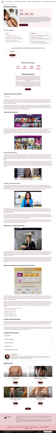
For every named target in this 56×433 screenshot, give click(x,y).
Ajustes (39, 431)
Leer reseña (15, 384)
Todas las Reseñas (9, 1)
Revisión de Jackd (15, 378)
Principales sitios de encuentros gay (49, 1)
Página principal (6, 4)
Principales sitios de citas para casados (34, 1)
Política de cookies (28, 428)
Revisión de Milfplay (40, 398)
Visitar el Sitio (23, 24)
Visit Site (15, 382)
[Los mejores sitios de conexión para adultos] (3, 1)
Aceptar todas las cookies (48, 431)
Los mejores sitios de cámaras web (20, 1)
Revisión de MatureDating (15, 398)
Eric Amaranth (14, 354)
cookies (10, 431)
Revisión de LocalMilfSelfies (40, 378)
